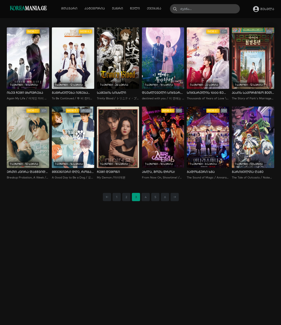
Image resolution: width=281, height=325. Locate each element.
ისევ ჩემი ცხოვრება (25, 93)
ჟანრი (117, 8)
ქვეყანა (154, 8)
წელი (135, 8)
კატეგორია (94, 8)
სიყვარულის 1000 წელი (208, 93)
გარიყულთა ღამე (248, 172)
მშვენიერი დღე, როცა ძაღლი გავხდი (73, 172)
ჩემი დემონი (108, 172)
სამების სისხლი (111, 93)
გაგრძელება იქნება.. (71, 93)
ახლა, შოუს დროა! (158, 172)
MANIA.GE (28, 9)
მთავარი (69, 8)
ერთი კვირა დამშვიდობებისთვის (28, 172)
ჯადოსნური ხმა (201, 172)
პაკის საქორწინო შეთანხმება (253, 93)
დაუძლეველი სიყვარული (163, 93)
